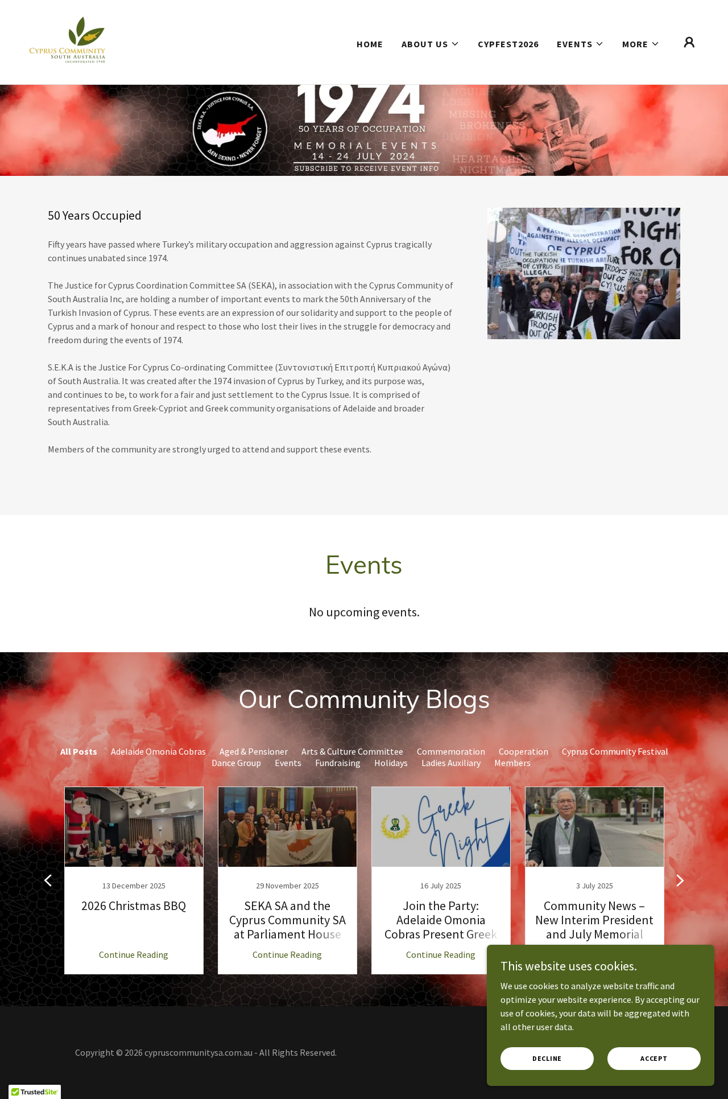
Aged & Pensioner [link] (254, 751)
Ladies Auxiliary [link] (451, 762)
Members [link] (512, 762)
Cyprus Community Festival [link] (615, 751)
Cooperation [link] (523, 751)
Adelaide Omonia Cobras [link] (158, 751)
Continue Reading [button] (133, 954)
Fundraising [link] (338, 762)
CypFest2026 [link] (508, 44)
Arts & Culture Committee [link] (352, 751)
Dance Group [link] (236, 762)
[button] (431, 44)
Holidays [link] (391, 762)
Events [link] (288, 762)
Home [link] (370, 44)
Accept (654, 1058)
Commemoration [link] (451, 751)
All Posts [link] (78, 751)
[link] (67, 41)
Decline (547, 1058)
